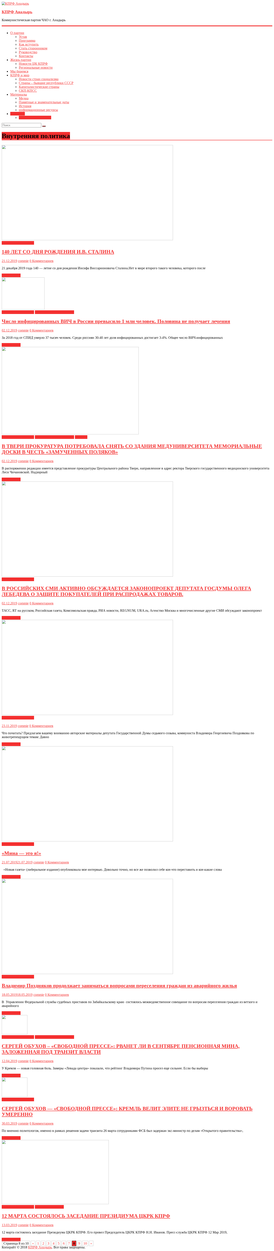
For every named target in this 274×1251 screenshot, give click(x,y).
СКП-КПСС (28, 90)
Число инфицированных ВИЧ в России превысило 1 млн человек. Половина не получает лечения (116, 321)
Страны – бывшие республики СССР (46, 83)
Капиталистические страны (39, 87)
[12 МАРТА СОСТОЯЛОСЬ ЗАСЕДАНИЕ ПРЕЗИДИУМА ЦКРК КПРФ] (55, 1203)
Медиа (23, 98)
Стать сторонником (33, 48)
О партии (17, 33)
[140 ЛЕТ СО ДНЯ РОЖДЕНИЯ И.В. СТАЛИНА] (87, 239)
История (25, 106)
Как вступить (29, 44)
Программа (27, 40)
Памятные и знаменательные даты (44, 102)
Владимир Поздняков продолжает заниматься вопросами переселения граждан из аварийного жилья (119, 985)
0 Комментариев (42, 261)
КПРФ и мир (19, 75)
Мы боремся (19, 71)
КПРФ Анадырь (17, 12)
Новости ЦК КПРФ (33, 63)
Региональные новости (36, 67)
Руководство (28, 52)
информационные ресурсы (38, 110)
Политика (17, 113)
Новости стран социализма (38, 79)
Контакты (26, 56)
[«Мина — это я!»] (87, 840)
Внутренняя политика (35, 117)
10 (85, 1243)
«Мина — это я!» (21, 853)
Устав (23, 36)
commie (23, 261)
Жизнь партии (20, 60)
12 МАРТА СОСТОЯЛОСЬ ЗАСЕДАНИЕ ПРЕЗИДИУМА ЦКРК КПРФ (86, 1216)
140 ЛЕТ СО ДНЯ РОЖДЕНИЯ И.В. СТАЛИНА (58, 252)
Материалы (18, 94)
